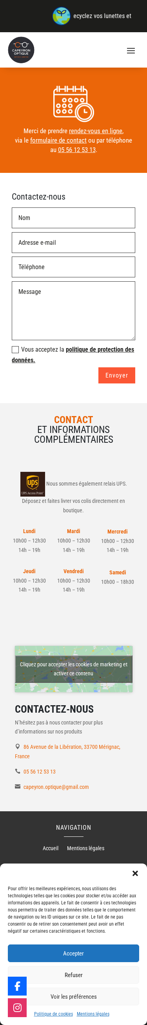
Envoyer (116, 375)
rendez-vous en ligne (95, 131)
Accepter (73, 953)
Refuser (74, 975)
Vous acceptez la (73, 355)
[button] (135, 873)
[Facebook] (17, 986)
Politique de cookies (53, 1014)
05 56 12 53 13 (77, 150)
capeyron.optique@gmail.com (56, 787)
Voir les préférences (74, 996)
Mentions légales (93, 1014)
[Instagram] (17, 1007)
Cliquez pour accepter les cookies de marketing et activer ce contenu (73, 669)
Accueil (50, 848)
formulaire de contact (58, 140)
